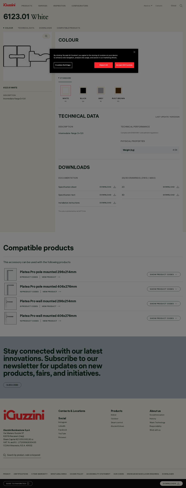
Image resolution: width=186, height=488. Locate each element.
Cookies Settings (63, 65)
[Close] (134, 52)
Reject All (104, 65)
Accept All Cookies (124, 65)
